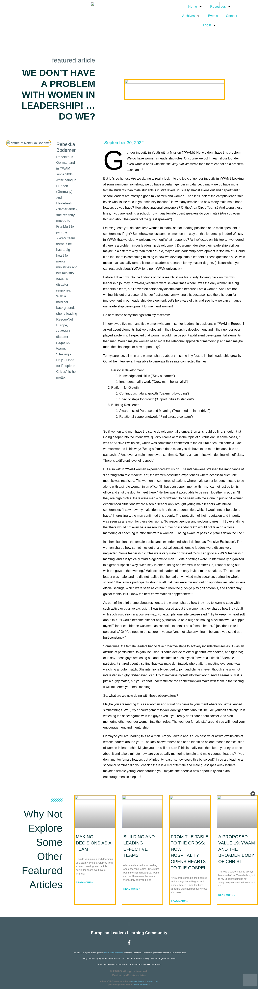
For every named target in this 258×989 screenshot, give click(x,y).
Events (213, 16)
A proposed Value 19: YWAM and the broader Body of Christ (236, 849)
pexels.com (152, 981)
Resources (218, 6)
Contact (231, 16)
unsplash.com (137, 981)
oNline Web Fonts (141, 984)
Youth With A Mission (113, 953)
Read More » (84, 882)
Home (192, 6)
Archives (188, 16)
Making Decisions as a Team (93, 843)
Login (207, 25)
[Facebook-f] (129, 942)
